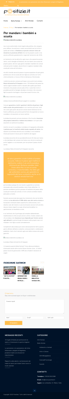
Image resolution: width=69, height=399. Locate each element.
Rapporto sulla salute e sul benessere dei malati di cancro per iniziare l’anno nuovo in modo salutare (18, 363)
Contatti (40, 21)
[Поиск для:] (9, 5)
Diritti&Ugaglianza (45, 356)
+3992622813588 (50, 376)
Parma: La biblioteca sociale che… (36, 278)
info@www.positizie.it (48, 380)
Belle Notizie (15, 21)
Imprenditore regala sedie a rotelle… (22, 278)
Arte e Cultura (43, 351)
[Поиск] (18, 5)
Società (41, 364)
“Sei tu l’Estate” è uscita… (9, 277)
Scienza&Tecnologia (45, 360)
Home (6, 21)
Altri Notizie (29, 21)
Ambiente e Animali (45, 347)
